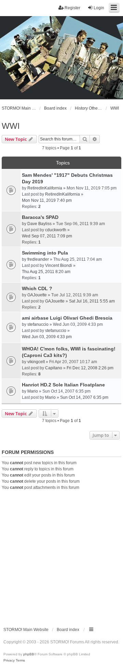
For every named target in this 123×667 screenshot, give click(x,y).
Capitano (53, 368)
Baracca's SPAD (40, 217)
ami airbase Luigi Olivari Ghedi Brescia (67, 318)
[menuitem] (9, 660)
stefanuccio (38, 324)
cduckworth (55, 229)
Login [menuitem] (99, 7)
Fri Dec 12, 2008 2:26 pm (90, 368)
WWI (11, 126)
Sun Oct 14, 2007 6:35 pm (84, 397)
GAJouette (37, 295)
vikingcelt (36, 361)
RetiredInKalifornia (44, 188)
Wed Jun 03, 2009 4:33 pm (47, 336)
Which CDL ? (37, 288)
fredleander (38, 259)
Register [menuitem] (72, 7)
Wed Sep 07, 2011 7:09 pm (47, 236)
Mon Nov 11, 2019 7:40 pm (47, 200)
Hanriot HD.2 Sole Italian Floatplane (63, 384)
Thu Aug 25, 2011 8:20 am (46, 271)
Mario (32, 391)
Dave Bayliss (39, 223)
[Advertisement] (61, 555)
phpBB (28, 654)
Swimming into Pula (45, 253)
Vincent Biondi (58, 265)
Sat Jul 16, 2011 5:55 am (92, 301)
